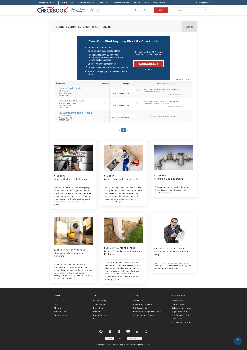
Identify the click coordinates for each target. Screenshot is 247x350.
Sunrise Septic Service (70, 88)
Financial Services (121, 3)
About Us (58, 308)
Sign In (147, 10)
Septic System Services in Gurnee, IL (83, 26)
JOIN (109, 338)
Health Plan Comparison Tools (147, 312)
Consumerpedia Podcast (144, 315)
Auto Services (67, 3)
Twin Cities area (179, 319)
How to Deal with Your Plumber (122, 178)
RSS (95, 319)
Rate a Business (100, 315)
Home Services (104, 3)
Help (56, 304)
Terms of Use (60, 312)
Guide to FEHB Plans (142, 304)
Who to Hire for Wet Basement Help (171, 252)
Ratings (189, 27)
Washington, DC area (182, 322)
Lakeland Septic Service (71, 100)
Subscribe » (148, 63)
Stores (146, 3)
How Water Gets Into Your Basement (69, 253)
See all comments (176, 94)
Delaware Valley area (182, 308)
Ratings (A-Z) (99, 301)
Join (161, 10)
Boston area (177, 301)
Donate (138, 10)
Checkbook (138, 301)
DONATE (134, 338)
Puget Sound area (180, 312)
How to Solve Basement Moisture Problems (123, 251)
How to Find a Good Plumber (70, 178)
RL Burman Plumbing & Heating (75, 113)
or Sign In (148, 69)
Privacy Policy (60, 315)
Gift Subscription (140, 308)
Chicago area (178, 304)
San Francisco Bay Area (183, 315)
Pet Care (136, 3)
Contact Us (59, 301)
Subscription (99, 304)
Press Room (99, 308)
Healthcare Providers (85, 3)
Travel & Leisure (159, 3)
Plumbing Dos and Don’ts (168, 177)
